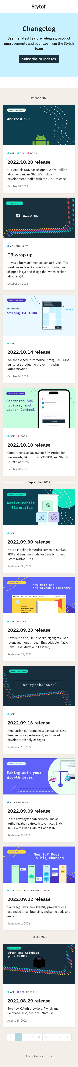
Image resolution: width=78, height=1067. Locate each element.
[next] (67, 1037)
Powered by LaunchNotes (39, 1056)
